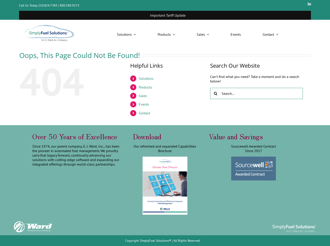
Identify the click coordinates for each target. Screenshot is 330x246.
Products (145, 87)
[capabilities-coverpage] (165, 158)
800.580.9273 (69, 5)
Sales (143, 95)
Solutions (146, 78)
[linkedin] (309, 4)
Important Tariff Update (160, 15)
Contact (144, 113)
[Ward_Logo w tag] (33, 222)
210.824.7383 (47, 5)
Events (144, 104)
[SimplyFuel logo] (294, 224)
